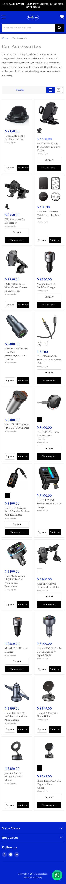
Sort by (20, 90)
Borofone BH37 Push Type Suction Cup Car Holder (48, 147)
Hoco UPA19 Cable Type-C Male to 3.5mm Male (49, 360)
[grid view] (50, 90)
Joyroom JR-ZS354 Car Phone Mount (15, 138)
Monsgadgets (10, 143)
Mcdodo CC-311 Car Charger (16, 650)
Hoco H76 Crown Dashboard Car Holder (49, 586)
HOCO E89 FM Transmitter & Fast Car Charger (49, 504)
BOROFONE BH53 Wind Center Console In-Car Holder (16, 287)
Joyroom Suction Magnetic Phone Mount (13, 777)
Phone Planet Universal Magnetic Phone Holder (49, 784)
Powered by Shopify (33, 878)
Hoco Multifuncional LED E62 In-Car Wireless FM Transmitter (16, 581)
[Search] (59, 28)
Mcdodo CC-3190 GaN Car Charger (46, 286)
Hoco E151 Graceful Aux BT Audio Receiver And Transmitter (17, 511)
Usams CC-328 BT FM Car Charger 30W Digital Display (49, 652)
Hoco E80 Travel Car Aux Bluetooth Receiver (48, 436)
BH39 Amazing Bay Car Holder (15, 221)
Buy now (10, 168)
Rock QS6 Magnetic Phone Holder (47, 715)
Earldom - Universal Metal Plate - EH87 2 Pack (48, 215)
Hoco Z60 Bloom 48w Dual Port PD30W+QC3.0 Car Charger (16, 354)
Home (5, 38)
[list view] (59, 90)
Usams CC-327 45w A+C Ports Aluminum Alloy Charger (16, 716)
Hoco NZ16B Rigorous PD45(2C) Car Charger (17, 426)
